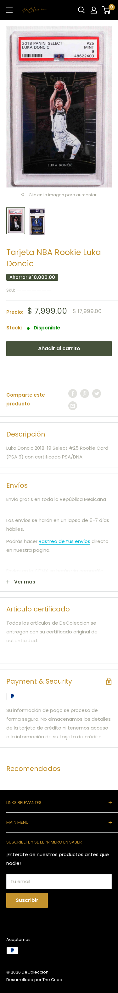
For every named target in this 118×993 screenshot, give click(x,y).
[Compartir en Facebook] (72, 393)
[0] (106, 10)
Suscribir (27, 900)
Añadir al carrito (59, 348)
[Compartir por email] (72, 405)
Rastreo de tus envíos (64, 541)
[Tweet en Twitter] (96, 393)
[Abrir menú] (9, 10)
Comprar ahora (59, 368)
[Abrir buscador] (81, 10)
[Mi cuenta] (94, 10)
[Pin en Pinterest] (84, 393)
